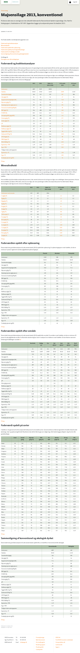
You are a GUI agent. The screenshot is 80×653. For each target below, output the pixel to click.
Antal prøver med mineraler (8, 193)
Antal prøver (4, 89)
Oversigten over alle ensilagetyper (10, 59)
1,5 (61, 198)
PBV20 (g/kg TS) (5, 139)
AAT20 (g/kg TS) (5, 136)
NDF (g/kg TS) (4, 110)
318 (62, 110)
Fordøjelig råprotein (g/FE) (7, 158)
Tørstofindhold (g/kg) (6, 94)
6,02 (62, 142)
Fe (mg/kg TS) (4, 217)
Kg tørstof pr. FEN (5, 144)
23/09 (62, 91)
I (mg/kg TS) (4, 235)
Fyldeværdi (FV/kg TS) (6, 134)
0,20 (61, 233)
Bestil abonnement (40, 640)
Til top (3, 161)
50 (61, 217)
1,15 (62, 144)
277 (62, 118)
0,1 (61, 206)
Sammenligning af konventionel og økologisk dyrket (15, 54)
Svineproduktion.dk (60, 642)
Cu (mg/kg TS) (4, 225)
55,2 (62, 113)
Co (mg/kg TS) (4, 227)
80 (62, 136)
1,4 (61, 196)
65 (62, 102)
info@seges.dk (23, 642)
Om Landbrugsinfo (40, 642)
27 (62, 97)
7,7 (61, 203)
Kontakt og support (40, 644)
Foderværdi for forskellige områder (10, 52)
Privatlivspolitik (39, 647)
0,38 (62, 134)
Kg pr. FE (3, 155)
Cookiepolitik (39, 649)
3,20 (61, 225)
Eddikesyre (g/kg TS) (6, 128)
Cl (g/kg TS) (4, 209)
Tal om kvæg (4, 10)
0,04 (61, 227)
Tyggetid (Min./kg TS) (6, 131)
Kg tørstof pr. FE (5, 152)
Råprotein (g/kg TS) (6, 102)
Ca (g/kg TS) (4, 196)
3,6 (62, 123)
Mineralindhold (5, 45)
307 (62, 94)
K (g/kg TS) (3, 203)
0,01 (61, 230)
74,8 (62, 99)
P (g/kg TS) (3, 198)
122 (61, 214)
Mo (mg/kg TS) (4, 233)
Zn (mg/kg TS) (4, 222)
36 (62, 107)
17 (61, 222)
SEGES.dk (58, 637)
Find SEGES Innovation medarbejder (64, 640)
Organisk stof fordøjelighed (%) (8, 99)
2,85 (62, 155)
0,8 (61, 211)
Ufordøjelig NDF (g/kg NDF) (8, 115)
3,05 (62, 147)
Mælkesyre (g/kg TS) (6, 126)
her (20, 339)
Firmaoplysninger (40, 637)
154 (62, 115)
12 (61, 219)
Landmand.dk (59, 644)
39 (62, 126)
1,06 (62, 152)
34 (62, 158)
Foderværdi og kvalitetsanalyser (9, 43)
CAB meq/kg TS (5, 214)
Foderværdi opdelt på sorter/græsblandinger (13, 50)
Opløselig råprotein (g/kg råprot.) (9, 105)
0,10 (61, 235)
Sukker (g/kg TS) (5, 121)
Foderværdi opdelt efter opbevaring (10, 47)
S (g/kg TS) (3, 211)
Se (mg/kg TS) (4, 230)
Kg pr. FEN (3, 147)
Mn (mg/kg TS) (4, 219)
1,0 (61, 201)
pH (2, 123)
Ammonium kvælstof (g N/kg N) (8, 107)
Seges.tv (57, 647)
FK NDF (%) (4, 113)
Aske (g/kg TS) (4, 97)
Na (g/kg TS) (4, 206)
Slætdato (3, 91)
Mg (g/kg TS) (4, 201)
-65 (62, 139)
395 (62, 105)
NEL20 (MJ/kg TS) (5, 142)
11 (62, 121)
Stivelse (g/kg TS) (5, 118)
